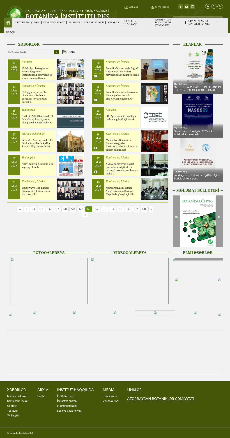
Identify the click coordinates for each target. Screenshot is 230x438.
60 (81, 209)
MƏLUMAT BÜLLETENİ (197, 190)
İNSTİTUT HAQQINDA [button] (27, 22)
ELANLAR (192, 44)
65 (120, 209)
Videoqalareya (110, 401)
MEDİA (109, 390)
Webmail (133, 7)
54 (33, 209)
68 (144, 209)
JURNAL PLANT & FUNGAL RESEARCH (199, 22)
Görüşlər (12, 406)
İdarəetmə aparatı (67, 401)
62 (96, 209)
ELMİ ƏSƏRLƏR (198, 252)
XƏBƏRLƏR (29, 44)
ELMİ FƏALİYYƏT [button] (54, 22)
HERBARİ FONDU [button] (94, 22)
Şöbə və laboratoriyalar (69, 411)
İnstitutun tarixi (65, 396)
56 (49, 209)
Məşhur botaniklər (67, 406)
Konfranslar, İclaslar (17, 401)
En (214, 6)
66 (128, 209)
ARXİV (42, 390)
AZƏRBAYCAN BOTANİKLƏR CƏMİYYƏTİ (163, 22)
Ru (220, 6)
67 (136, 209)
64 (112, 209)
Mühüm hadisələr (16, 396)
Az (207, 6)
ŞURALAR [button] (113, 22)
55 (41, 209)
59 (73, 209)
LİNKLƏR (134, 390)
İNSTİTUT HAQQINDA (75, 390)
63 (104, 209)
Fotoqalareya (110, 396)
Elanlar (41, 396)
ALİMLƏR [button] (74, 22)
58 (65, 209)
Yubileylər (12, 411)
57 (57, 209)
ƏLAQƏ (10, 32)
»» (85, 215)
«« (20, 209)
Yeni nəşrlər (13, 415)
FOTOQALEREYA (49, 252)
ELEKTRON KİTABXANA (130, 22)
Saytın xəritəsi (162, 7)
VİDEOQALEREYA (129, 252)
